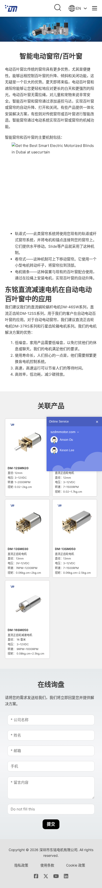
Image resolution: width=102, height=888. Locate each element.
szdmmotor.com (63, 432)
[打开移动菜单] (94, 8)
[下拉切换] (85, 8)
